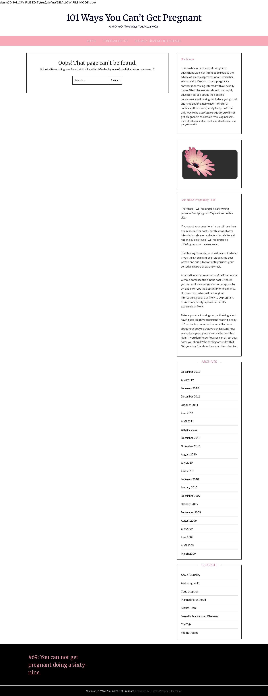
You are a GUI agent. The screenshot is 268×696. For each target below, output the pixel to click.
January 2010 (189, 487)
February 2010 (190, 479)
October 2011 (189, 404)
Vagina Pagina (189, 632)
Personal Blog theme (170, 690)
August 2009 (189, 520)
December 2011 (190, 396)
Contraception (190, 591)
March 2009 (188, 553)
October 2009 (189, 504)
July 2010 (187, 462)
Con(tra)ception (116, 40)
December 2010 (190, 437)
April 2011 (187, 421)
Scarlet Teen (188, 607)
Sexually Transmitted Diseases (158, 40)
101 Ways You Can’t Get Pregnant (134, 17)
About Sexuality (190, 574)
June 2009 (187, 537)
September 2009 (191, 512)
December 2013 (190, 371)
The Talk (186, 624)
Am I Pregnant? (190, 583)
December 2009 (190, 495)
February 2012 (190, 388)
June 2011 (187, 413)
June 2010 (187, 471)
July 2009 (187, 528)
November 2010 (191, 446)
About (91, 40)
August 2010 (189, 454)
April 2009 (187, 545)
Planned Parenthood (193, 599)
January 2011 (189, 429)
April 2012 (187, 380)
